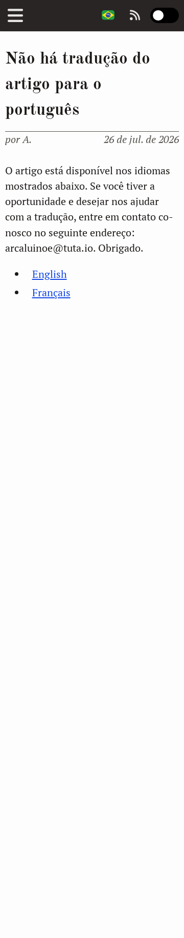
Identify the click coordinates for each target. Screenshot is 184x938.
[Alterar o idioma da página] (108, 15)
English (49, 274)
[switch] (164, 15)
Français (51, 292)
